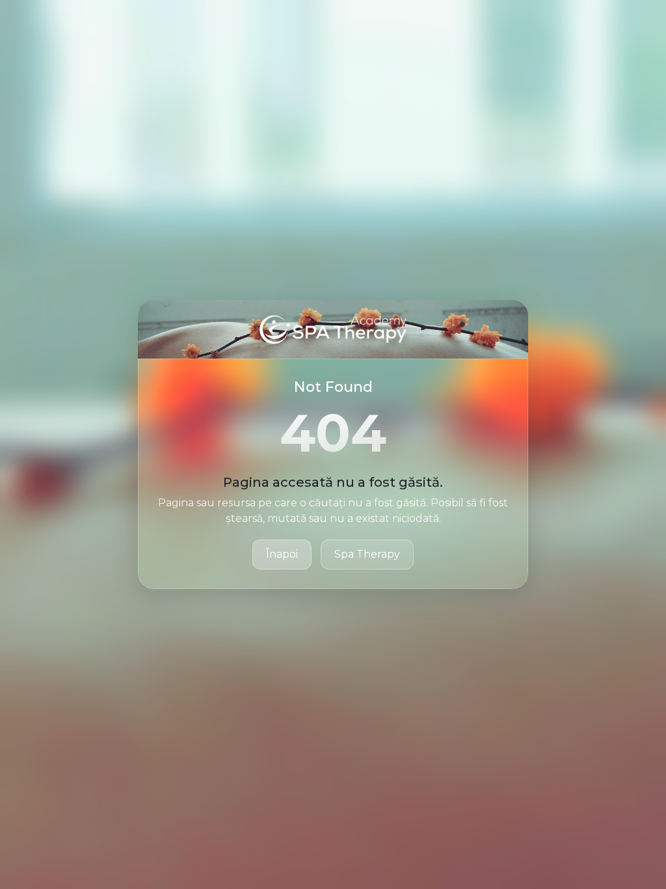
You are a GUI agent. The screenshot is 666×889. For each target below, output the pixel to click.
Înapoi (282, 554)
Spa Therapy (367, 554)
